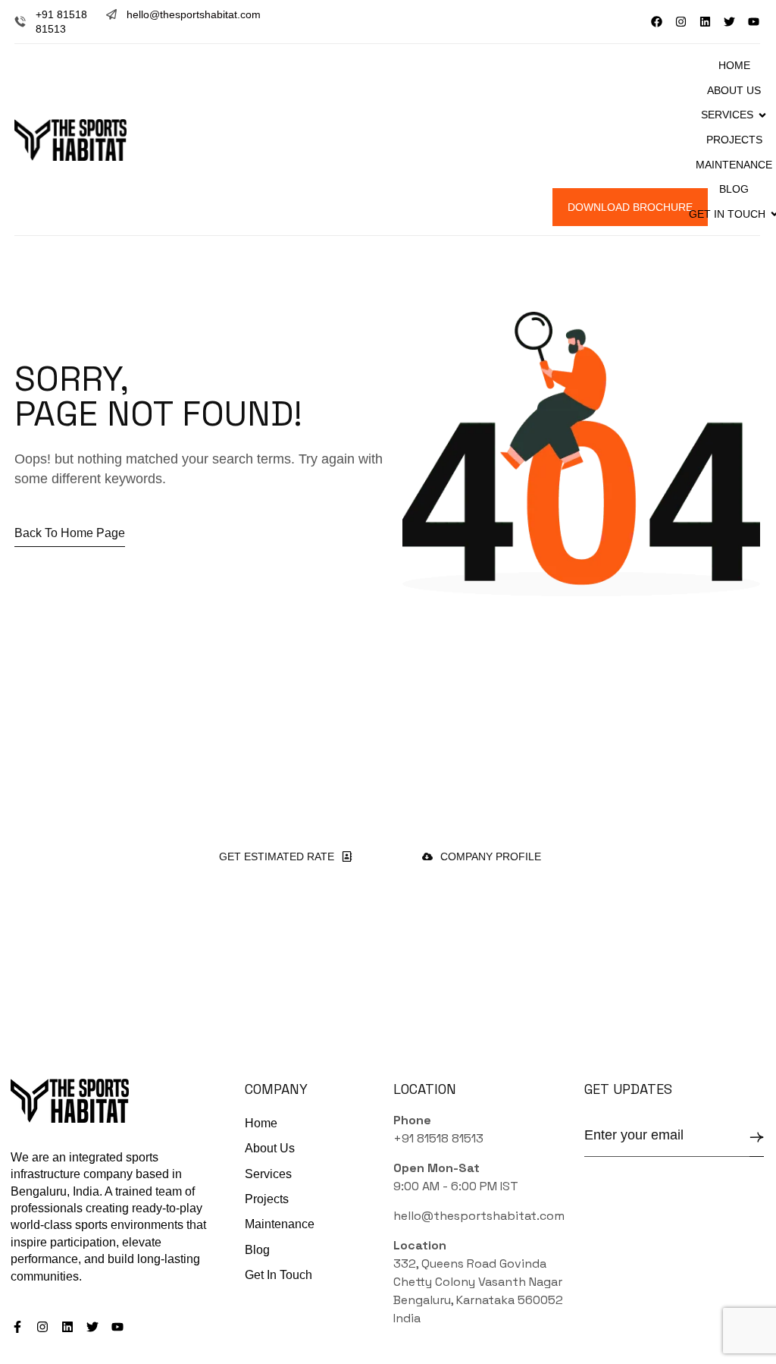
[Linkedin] (705, 21)
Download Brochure (630, 207)
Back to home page (69, 532)
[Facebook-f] (17, 1327)
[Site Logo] (70, 139)
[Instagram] (680, 21)
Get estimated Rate (276, 856)
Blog (734, 189)
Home (734, 65)
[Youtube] (753, 21)
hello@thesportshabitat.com (194, 14)
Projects (734, 140)
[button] (470, 207)
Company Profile (490, 856)
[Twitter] (729, 21)
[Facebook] (656, 21)
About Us (734, 90)
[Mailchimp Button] (756, 1137)
